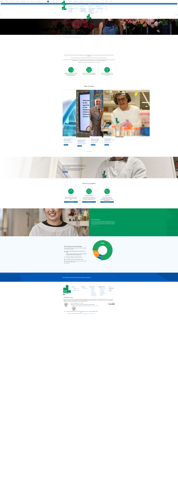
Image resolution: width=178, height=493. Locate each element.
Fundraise (93, 291)
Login (107, 1)
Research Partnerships (83, 11)
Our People (70, 10)
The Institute (69, 1)
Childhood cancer (98, 6)
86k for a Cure (102, 289)
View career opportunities (95, 225)
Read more (66, 144)
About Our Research (83, 8)
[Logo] (64, 3)
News (93, 1)
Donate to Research (93, 289)
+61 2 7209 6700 (80, 303)
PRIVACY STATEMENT (93, 305)
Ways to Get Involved (92, 8)
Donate (111, 1)
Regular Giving (91, 9)
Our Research (75, 1)
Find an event (89, 201)
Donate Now (112, 276)
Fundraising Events (92, 11)
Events (93, 290)
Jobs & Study (71, 11)
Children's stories (85, 288)
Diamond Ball (102, 290)
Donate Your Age (67, 34)
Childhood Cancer (88, 1)
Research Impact (82, 10)
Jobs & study (93, 294)
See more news (89, 151)
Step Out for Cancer (102, 295)
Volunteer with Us (91, 13)
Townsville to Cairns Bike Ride (102, 293)
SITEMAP (97, 305)
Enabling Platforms (83, 9)
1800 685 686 (75, 303)
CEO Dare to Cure (103, 288)
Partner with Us (91, 12)
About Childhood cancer (100, 8)
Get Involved (82, 1)
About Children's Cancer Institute (74, 8)
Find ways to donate (71, 201)
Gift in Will (90, 10)
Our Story (70, 9)
